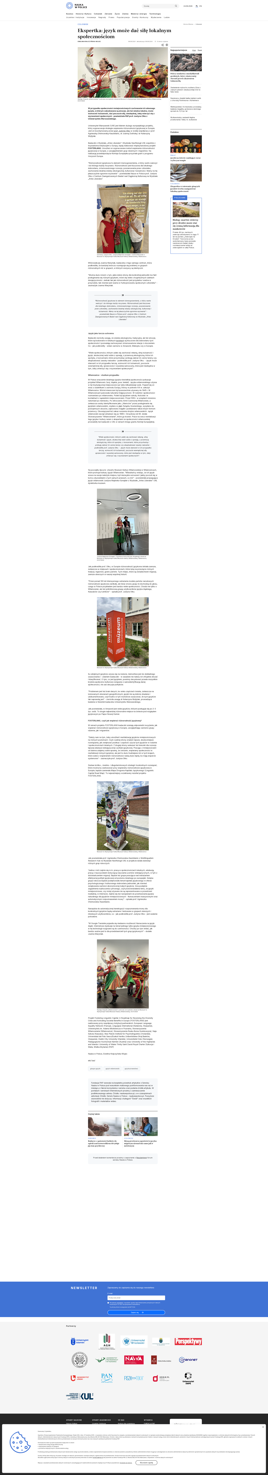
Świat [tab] (200, 50)
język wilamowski (112, 1069)
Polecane (180, 198)
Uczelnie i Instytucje (75, 17)
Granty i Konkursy (140, 17)
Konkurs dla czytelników (126, 1423)
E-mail (110, 1293)
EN (200, 6)
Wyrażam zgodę (146, 1463)
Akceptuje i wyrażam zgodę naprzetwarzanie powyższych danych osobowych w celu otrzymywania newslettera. (135, 1303)
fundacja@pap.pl (98, 1457)
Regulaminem (141, 1158)
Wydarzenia (156, 17)
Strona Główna (188, 24)
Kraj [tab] (194, 50)
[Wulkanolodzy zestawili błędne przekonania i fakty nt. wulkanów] (186, 119)
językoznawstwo (131, 1069)
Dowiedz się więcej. (126, 1463)
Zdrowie (108, 14)
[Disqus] (123, 1195)
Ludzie (167, 17)
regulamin (120, 1302)
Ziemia (125, 14)
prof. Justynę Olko (122, 131)
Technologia (155, 14)
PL (197, 6)
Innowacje (91, 17)
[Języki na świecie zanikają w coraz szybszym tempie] (186, 148)
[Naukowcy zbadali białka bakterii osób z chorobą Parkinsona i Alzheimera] (186, 99)
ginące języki (95, 1069)
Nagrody (102, 17)
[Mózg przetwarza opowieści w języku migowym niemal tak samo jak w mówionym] (141, 1132)
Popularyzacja (123, 17)
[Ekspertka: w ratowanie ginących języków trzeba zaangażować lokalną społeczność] (186, 178)
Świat (173, 155)
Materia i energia (139, 14)
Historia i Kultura (83, 14)
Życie (117, 14)
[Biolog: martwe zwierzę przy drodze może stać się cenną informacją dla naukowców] (186, 225)
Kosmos (69, 14)
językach (120, 340)
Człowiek (98, 14)
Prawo (111, 17)
